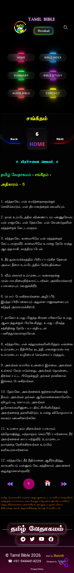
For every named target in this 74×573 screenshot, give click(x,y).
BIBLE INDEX (52, 57)
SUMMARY (21, 75)
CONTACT (53, 93)
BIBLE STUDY (53, 75)
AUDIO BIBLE (21, 93)
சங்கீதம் (42, 175)
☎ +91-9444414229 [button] (25, 561)
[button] (20, 27)
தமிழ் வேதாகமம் (16, 175)
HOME (21, 57)
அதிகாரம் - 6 (13, 184)
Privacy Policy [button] (37, 569)
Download (43, 31)
